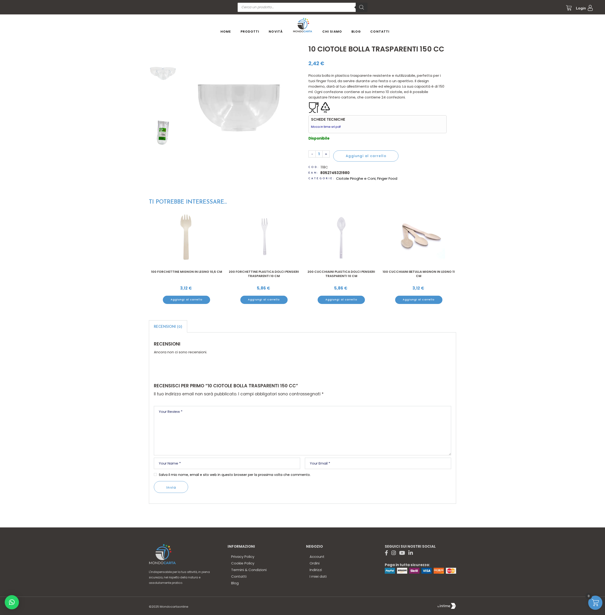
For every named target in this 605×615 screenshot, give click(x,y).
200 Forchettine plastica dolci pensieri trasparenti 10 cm (186, 273)
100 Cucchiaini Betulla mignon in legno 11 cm (341, 273)
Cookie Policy (242, 563)
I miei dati (318, 576)
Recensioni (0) (168, 327)
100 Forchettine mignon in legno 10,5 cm (418, 271)
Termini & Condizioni (249, 569)
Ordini (315, 563)
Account (317, 556)
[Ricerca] (361, 7)
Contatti (238, 576)
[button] (12, 602)
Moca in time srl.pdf (326, 126)
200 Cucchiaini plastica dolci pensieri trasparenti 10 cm (264, 273)
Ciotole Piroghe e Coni (356, 178)
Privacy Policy (242, 556)
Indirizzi (316, 569)
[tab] (168, 326)
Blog (235, 583)
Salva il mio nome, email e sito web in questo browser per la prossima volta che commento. (235, 474)
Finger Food (387, 178)
